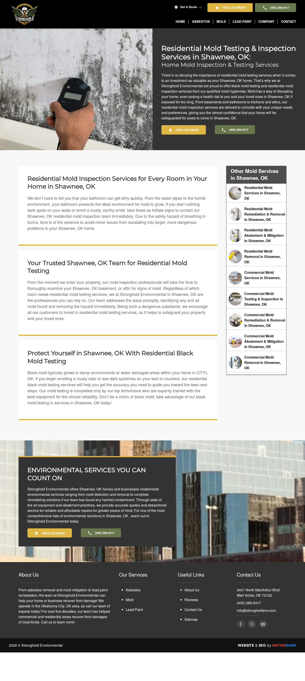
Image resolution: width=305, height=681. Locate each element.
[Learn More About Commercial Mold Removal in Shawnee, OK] (256, 362)
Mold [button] (221, 21)
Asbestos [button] (201, 21)
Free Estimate (234, 8)
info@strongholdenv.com (256, 610)
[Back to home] (24, 14)
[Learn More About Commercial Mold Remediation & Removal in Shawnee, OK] (256, 320)
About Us (191, 589)
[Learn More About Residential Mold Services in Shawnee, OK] (256, 193)
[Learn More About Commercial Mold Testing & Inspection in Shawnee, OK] (256, 299)
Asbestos (133, 589)
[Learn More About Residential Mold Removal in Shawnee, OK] (256, 256)
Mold (130, 599)
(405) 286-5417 (279, 8)
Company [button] (266, 21)
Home (180, 21)
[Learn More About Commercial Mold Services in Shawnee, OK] (256, 277)
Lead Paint (134, 609)
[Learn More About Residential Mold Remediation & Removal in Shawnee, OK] (256, 214)
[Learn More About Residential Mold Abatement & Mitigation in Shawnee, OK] (256, 235)
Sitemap (191, 619)
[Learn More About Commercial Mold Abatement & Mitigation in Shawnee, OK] (256, 341)
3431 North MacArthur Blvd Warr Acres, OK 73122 (258, 592)
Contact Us (193, 609)
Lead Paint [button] (242, 21)
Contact (288, 21)
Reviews (191, 599)
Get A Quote (188, 7)
